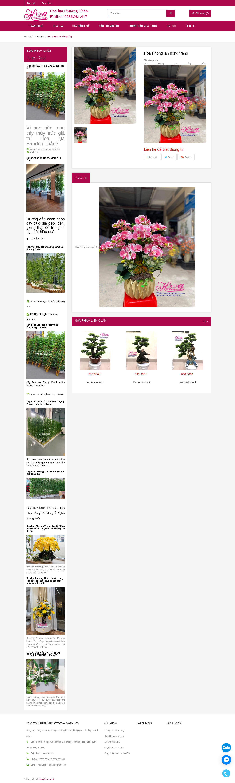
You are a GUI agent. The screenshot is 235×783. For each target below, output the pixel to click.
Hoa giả (58, 26)
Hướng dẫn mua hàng (143, 26)
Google (188, 157)
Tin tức (171, 26)
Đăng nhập (46, 3)
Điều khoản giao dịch (114, 735)
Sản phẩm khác (109, 26)
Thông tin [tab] (80, 177)
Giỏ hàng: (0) (202, 13)
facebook (153, 157)
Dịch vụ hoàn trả (112, 741)
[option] (82, 135)
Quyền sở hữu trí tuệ (114, 747)
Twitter (170, 157)
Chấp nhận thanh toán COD (117, 753)
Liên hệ (190, 26)
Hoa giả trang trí (46, 778)
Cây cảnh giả (80, 26)
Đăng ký (31, 3)
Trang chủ (36, 26)
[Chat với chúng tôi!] (226, 760)
